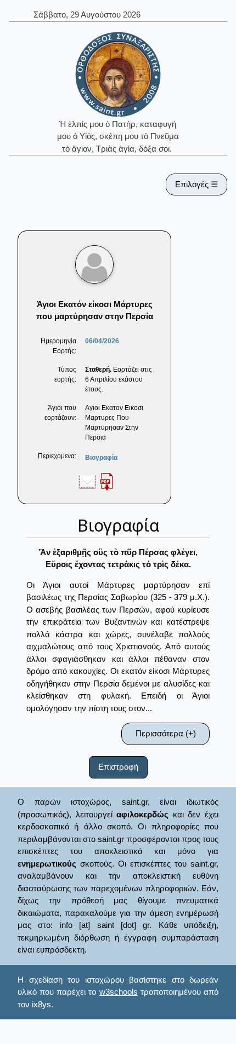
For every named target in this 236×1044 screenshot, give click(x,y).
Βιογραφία (101, 458)
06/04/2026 (102, 341)
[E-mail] (87, 481)
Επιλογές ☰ (196, 184)
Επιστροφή (118, 766)
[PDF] (106, 481)
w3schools (118, 991)
